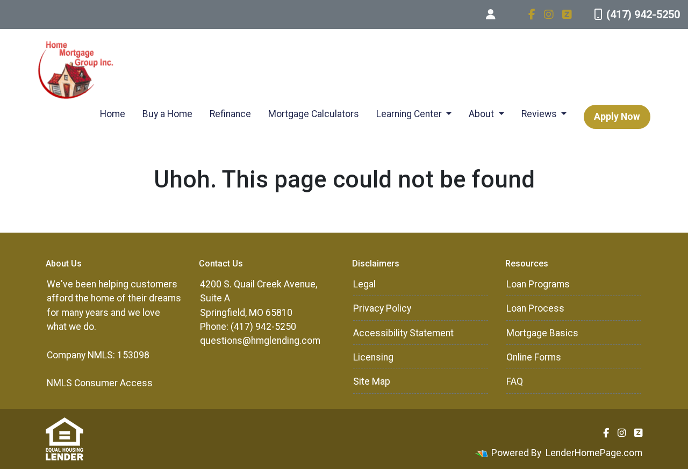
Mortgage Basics (542, 333)
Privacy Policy (382, 308)
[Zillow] (567, 14)
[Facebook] (531, 14)
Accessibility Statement (403, 333)
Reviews (540, 114)
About (482, 114)
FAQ (514, 381)
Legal (364, 284)
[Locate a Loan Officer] (491, 14)
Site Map (371, 381)
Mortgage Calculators (313, 114)
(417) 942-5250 (643, 14)
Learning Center (410, 114)
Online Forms (533, 357)
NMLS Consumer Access (100, 383)
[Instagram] (549, 14)
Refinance (230, 114)
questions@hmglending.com (260, 340)
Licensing (373, 357)
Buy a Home (167, 114)
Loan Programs (538, 284)
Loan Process (535, 308)
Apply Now (617, 116)
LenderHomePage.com (594, 453)
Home (112, 114)
